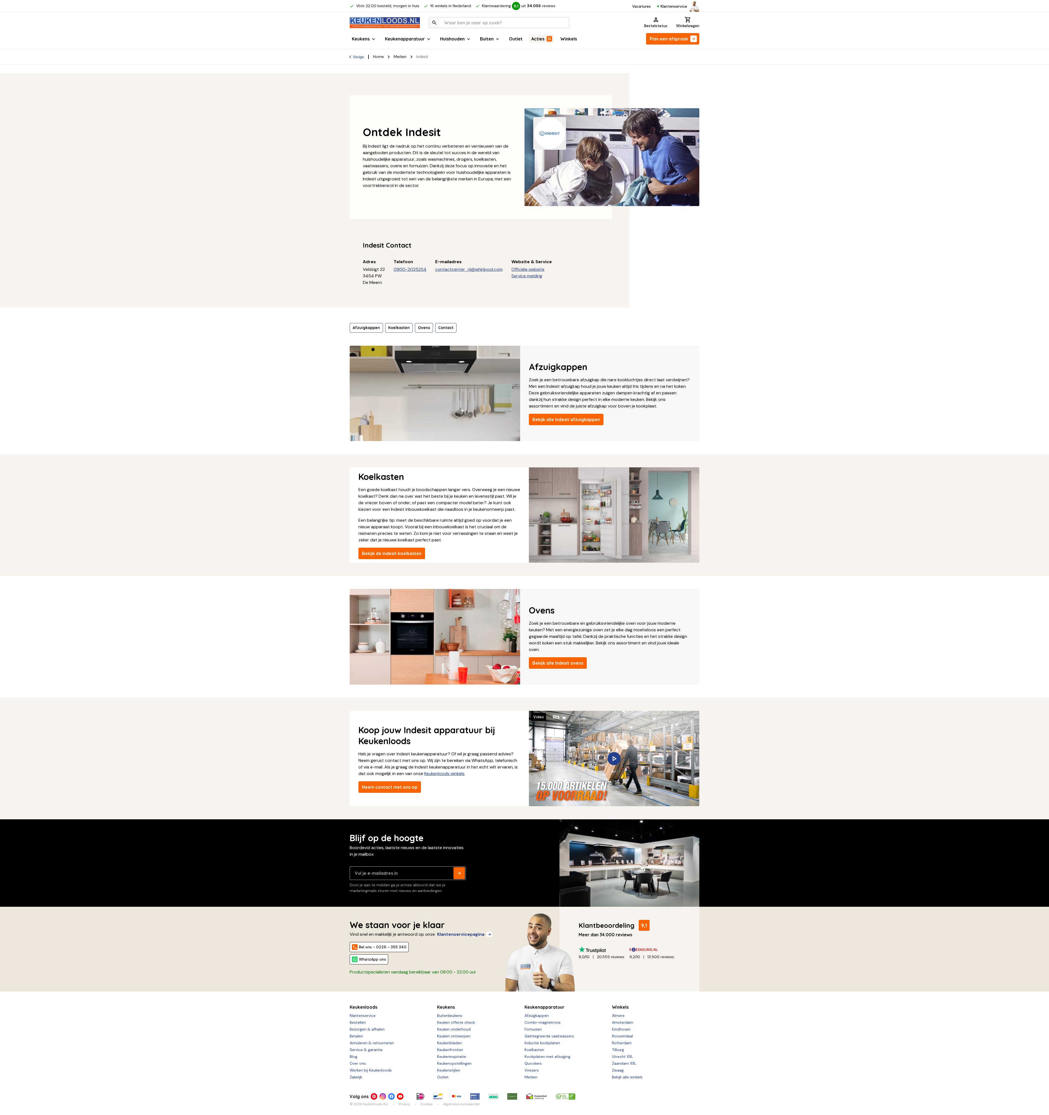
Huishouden (452, 39)
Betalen (356, 1036)
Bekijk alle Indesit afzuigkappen (566, 419)
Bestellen (358, 1022)
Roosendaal (622, 1036)
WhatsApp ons (372, 959)
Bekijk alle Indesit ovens (557, 663)
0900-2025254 (410, 269)
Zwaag (618, 1070)
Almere (618, 1015)
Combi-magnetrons (542, 1022)
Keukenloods (363, 1007)
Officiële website (527, 269)
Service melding (526, 276)
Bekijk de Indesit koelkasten (392, 553)
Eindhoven (621, 1029)
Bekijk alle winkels (627, 1077)
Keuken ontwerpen (453, 1036)
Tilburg (618, 1049)
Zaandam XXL (624, 1063)
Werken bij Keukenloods (371, 1070)
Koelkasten (399, 327)
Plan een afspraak (669, 39)
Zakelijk (356, 1077)
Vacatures (641, 6)
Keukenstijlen (448, 1070)
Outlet (516, 39)
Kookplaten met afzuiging (547, 1056)
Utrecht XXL (622, 1056)
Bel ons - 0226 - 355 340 (382, 946)
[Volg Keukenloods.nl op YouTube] (400, 1096)
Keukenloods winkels (444, 773)
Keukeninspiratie (451, 1056)
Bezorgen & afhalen (367, 1029)
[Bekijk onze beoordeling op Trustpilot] (604, 949)
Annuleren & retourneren (372, 1042)
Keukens (361, 39)
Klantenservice (674, 6)
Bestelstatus (655, 25)
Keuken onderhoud (454, 1029)
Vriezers (531, 1070)
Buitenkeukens (449, 1015)
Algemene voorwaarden (461, 1104)
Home (378, 56)
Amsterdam (622, 1022)
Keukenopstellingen (454, 1063)
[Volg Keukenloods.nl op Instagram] (382, 1096)
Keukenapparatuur (405, 39)
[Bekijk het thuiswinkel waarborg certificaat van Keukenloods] (536, 1096)
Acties (537, 39)
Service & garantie (366, 1049)
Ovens (424, 327)
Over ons (358, 1063)
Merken (400, 56)
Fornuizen (533, 1029)
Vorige (358, 57)
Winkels (568, 39)
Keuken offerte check (456, 1022)
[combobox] (499, 22)
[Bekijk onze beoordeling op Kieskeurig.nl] (654, 949)
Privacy (404, 1104)
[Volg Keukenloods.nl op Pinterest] (374, 1096)
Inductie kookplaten (542, 1042)
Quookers (533, 1063)
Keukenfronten (450, 1049)
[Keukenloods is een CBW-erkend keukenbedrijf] (565, 1096)
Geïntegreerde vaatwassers (549, 1036)
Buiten (487, 39)
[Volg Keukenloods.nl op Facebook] (391, 1096)
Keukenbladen (449, 1042)
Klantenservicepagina (460, 934)
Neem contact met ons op (389, 787)
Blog (353, 1056)
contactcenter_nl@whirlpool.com (469, 269)
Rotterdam (622, 1042)
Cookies (426, 1104)
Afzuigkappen (366, 327)
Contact (445, 327)
